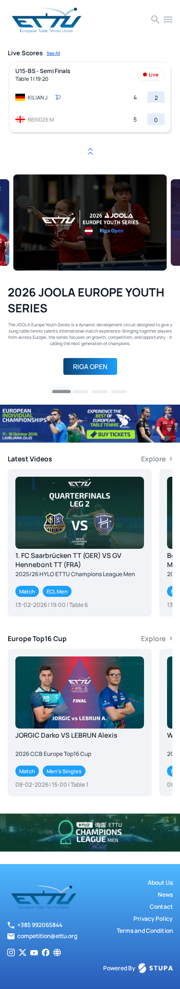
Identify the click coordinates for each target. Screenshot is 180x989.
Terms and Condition (145, 931)
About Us (160, 882)
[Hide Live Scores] (90, 151)
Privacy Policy (153, 919)
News (165, 894)
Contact (161, 906)
